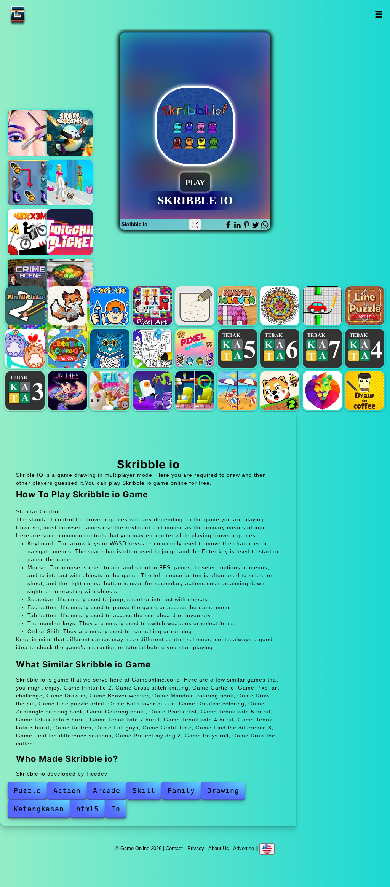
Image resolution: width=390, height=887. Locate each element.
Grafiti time (152, 390)
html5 (87, 809)
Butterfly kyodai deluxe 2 (30, 182)
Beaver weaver (237, 305)
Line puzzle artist (364, 305)
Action (67, 791)
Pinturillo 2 (25, 305)
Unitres (67, 390)
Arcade (106, 791)
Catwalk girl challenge (70, 182)
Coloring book (152, 348)
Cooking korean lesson (70, 281)
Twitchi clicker (70, 232)
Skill (144, 791)
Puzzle (27, 791)
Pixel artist (194, 348)
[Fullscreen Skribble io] (195, 224)
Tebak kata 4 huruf (364, 348)
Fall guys (109, 390)
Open (378, 14)
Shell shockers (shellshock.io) (70, 133)
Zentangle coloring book (109, 348)
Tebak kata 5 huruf (237, 348)
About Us (218, 848)
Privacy (195, 848)
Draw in (194, 305)
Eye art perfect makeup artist (30, 133)
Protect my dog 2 (279, 390)
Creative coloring (67, 348)
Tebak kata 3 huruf (25, 390)
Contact (174, 848)
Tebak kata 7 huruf (322, 348)
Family (181, 791)
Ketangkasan (39, 809)
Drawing (223, 791)
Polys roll (322, 390)
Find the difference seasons (237, 390)
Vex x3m (30, 232)
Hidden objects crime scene (30, 281)
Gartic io (109, 305)
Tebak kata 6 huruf (279, 348)
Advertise (243, 848)
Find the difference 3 (194, 390)
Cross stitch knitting (67, 305)
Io (115, 809)
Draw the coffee (364, 390)
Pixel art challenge (152, 305)
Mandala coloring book (279, 305)
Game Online (41, 14)
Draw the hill (322, 305)
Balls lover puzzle (25, 348)
